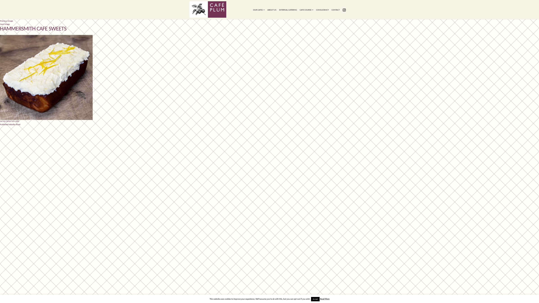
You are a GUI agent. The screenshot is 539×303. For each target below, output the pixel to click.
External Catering (288, 10)
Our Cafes (258, 10)
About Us (271, 10)
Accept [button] (315, 299)
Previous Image (6, 21)
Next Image (5, 24)
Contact (336, 10)
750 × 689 (15, 121)
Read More (325, 299)
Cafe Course (306, 10)
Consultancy (322, 10)
